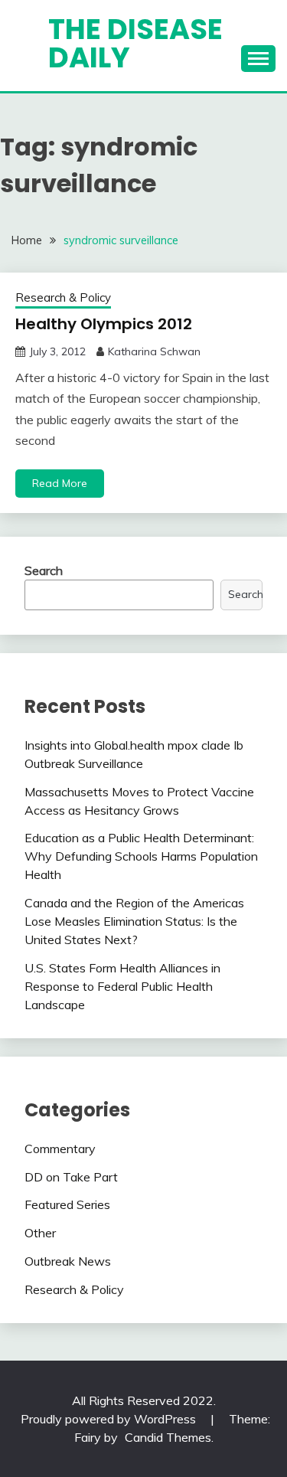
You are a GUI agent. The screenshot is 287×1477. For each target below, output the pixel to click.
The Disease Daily (135, 43)
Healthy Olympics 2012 (103, 324)
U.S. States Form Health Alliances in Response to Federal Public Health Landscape (122, 986)
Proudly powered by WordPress (110, 1418)
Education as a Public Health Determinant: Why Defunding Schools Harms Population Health (141, 856)
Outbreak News (67, 1261)
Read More (59, 483)
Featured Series (67, 1204)
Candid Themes (168, 1437)
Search (43, 570)
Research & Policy (63, 297)
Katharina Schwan (154, 351)
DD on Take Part (71, 1177)
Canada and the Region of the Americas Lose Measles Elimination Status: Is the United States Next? (134, 921)
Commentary (60, 1148)
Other (40, 1232)
